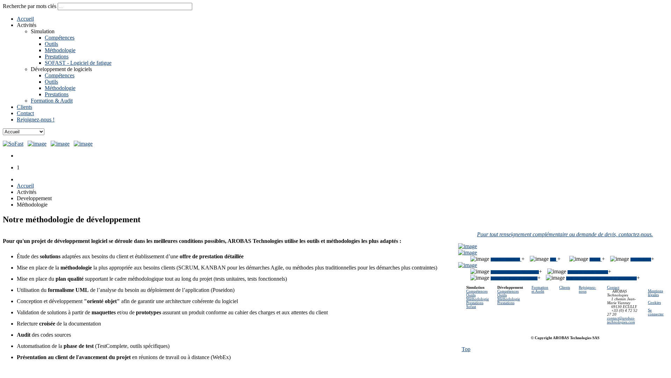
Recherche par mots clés (30, 6)
